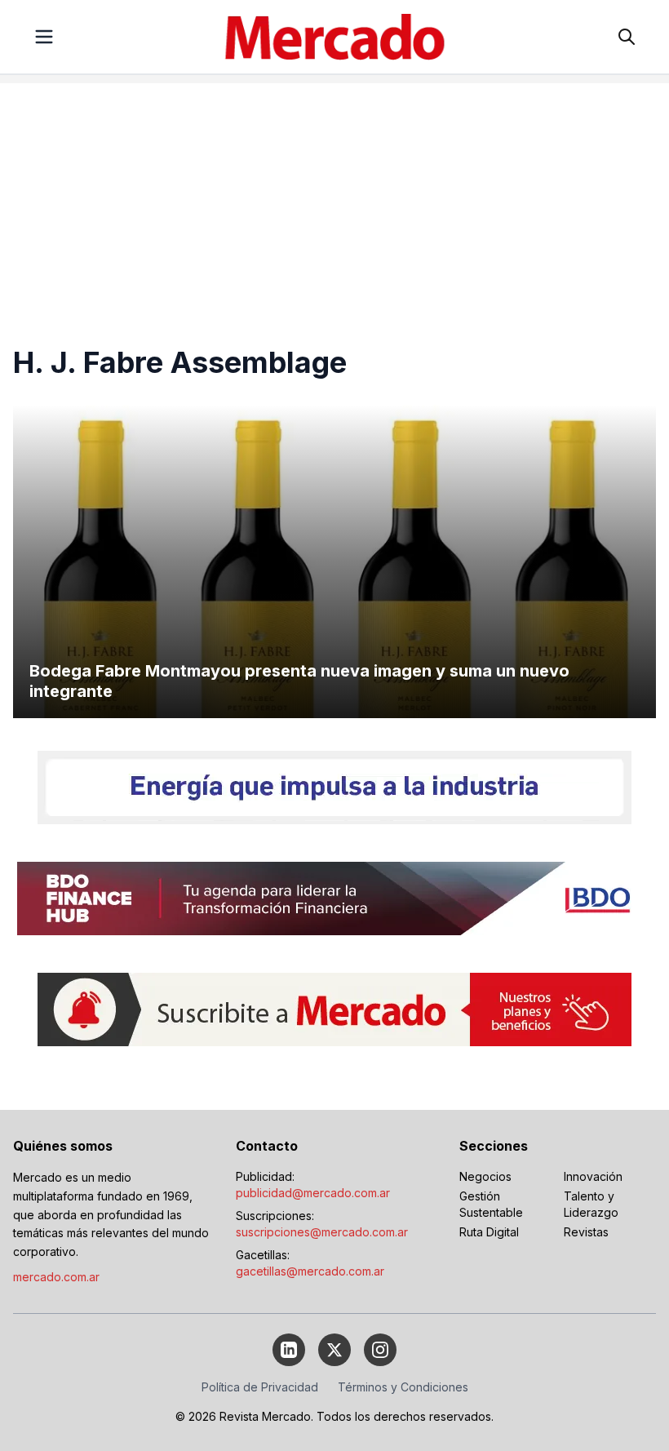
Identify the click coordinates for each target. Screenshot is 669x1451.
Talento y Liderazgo (591, 1204)
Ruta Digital (489, 1232)
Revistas (586, 1232)
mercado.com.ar (56, 1277)
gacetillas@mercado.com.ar (310, 1271)
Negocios (485, 1176)
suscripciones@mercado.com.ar (322, 1232)
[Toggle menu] (44, 37)
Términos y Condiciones (403, 1387)
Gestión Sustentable (491, 1204)
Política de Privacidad (260, 1387)
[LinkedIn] (288, 1349)
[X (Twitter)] (334, 1349)
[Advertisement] (334, 197)
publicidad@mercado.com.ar (313, 1193)
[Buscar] (626, 36)
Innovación (593, 1176)
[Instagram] (380, 1349)
